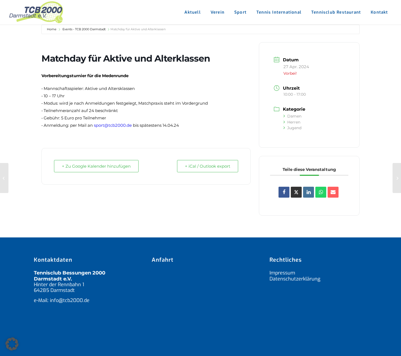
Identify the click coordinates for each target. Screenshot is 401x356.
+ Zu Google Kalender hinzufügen (96, 166)
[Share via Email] (333, 192)
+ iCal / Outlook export (207, 166)
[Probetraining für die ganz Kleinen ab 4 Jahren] (4, 178)
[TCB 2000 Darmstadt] (36, 12)
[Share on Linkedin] (308, 192)
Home (51, 29)
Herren (293, 122)
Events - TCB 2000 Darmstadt (84, 29)
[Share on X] (296, 192)
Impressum (282, 273)
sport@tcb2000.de (113, 125)
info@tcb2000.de (69, 300)
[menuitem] (192, 12)
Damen (294, 116)
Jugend (294, 127)
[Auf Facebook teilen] (284, 192)
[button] (12, 344)
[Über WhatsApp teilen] (320, 192)
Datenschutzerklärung (295, 279)
